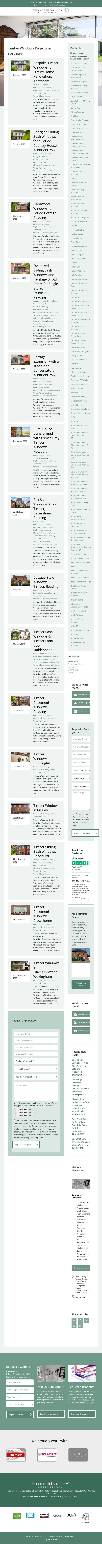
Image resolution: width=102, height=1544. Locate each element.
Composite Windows (79, 128)
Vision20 (74, 626)
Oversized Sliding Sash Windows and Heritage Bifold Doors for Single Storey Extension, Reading (45, 281)
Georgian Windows (40, 156)
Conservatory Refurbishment (77, 138)
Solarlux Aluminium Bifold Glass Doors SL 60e (80, 455)
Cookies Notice (40, 1536)
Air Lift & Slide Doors (79, 63)
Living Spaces (49, 384)
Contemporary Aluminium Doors (78, 145)
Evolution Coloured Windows (43, 527)
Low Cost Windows (79, 359)
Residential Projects (40, 162)
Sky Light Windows (79, 400)
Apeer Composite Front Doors (78, 76)
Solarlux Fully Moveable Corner (78, 517)
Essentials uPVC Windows (77, 205)
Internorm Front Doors (81, 301)
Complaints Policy (54, 1536)
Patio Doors (37, 312)
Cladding (74, 116)
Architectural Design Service (43, 859)
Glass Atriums (77, 250)
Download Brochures (79, 1414)
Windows (53, 171)
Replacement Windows (41, 227)
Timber (52, 165)
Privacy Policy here (14, 1374)
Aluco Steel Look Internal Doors (78, 69)
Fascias (74, 225)
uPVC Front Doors (78, 611)
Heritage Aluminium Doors (42, 309)
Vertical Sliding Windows (42, 96)
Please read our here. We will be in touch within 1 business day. (81, 820)
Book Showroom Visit (49, 1414)
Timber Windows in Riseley (46, 807)
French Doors (38, 90)
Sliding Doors (76, 405)
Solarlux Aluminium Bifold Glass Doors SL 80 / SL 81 (80, 475)
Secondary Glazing (79, 396)
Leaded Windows (78, 347)
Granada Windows (78, 258)
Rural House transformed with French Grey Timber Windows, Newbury (46, 440)
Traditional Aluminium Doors (80, 587)
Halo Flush (75, 266)
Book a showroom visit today (82, 1268)
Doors (73, 178)
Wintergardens (77, 638)
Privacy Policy (78, 817)
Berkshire (72, 661)
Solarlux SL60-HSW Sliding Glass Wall (79, 531)
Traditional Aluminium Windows (80, 594)
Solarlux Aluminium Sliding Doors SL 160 (79, 497)
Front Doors (37, 656)
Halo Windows (77, 275)
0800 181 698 (80, 1298)
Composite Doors (78, 124)
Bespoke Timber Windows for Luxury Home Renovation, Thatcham (45, 71)
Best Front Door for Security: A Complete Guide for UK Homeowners (79, 1125)
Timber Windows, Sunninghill (42, 758)
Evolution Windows (79, 221)
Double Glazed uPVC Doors (79, 184)
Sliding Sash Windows (52, 90)
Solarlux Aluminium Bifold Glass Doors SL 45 (80, 445)
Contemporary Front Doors (80, 159)
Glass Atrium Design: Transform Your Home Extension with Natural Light (80, 1105)
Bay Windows (38, 521)
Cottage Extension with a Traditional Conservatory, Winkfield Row (46, 366)
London (71, 667)
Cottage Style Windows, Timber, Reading (45, 582)
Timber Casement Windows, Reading (41, 705)
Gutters (74, 262)
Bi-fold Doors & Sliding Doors (80, 102)
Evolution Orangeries (80, 217)
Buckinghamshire (75, 664)
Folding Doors (77, 234)
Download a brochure (84, 694)
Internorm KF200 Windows (78, 327)
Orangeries (75, 363)
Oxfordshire (73, 669)
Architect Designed (40, 84)
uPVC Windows (77, 615)
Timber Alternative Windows (43, 536)
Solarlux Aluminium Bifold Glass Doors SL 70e (80, 465)
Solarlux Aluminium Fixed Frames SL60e (79, 483)
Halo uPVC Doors (78, 271)
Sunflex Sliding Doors (80, 558)
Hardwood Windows (40, 159)
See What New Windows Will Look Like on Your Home (81, 1141)
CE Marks (28, 1536)
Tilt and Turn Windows (80, 562)
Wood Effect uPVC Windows (78, 644)
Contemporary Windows (77, 173)
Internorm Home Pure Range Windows (80, 307)
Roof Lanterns (54, 390)
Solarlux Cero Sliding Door (79, 504)
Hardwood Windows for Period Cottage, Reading (45, 211)
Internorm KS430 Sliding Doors (78, 334)
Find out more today (81, 984)
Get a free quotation (84, 703)
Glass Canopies (77, 254)
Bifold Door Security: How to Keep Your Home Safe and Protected (80, 1065)
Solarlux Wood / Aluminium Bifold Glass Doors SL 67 (81, 547)
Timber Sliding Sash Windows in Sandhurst (46, 851)
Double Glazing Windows (42, 87)
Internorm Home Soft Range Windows (80, 313)
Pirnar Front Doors (79, 372)
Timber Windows (39, 93)
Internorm (75, 297)
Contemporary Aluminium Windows (79, 152)
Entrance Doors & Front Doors (44, 653)
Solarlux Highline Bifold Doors (78, 524)
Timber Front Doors (40, 662)
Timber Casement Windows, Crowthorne (42, 914)
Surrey (70, 672)
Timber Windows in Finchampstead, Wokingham (46, 970)
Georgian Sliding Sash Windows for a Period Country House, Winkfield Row (46, 141)
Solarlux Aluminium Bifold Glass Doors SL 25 (80, 435)
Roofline (74, 392)
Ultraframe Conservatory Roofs (79, 605)
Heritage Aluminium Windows (79, 291)
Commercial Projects (80, 120)
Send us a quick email (84, 711)
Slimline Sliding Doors (80, 413)
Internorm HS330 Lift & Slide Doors (80, 320)
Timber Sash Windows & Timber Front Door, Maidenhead (43, 640)
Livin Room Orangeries (80, 351)
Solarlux (53, 315)
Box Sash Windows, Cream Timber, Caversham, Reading (46, 508)
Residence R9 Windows (80, 380)
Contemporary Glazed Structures (80, 166)
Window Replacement (41, 171)
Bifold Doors (53, 301)
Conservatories (39, 378)
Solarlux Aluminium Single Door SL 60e (79, 490)
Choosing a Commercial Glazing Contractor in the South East (80, 1085)
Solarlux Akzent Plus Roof (79, 427)
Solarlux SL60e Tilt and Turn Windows (80, 539)
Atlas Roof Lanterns (79, 92)
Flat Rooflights (77, 230)
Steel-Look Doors (39, 321)
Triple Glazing (77, 599)
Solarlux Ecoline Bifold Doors (43, 318)
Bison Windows (77, 112)
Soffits (73, 417)
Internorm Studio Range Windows (78, 341)
